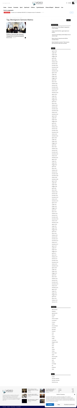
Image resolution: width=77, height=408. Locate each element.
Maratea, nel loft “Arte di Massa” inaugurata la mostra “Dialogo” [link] (60, 28)
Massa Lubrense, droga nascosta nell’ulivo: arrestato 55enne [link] (60, 39)
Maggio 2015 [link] (54, 294)
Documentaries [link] (55, 325)
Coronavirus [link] (54, 320)
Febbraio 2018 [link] (54, 235)
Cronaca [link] (53, 322)
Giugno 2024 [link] (54, 98)
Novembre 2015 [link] (55, 283)
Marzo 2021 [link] (54, 168)
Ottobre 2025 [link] (54, 69)
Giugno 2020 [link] (54, 184)
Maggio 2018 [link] (54, 229)
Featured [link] (53, 331)
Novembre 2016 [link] (55, 262)
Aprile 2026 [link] (54, 58)
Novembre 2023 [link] (55, 110)
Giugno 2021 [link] (54, 163)
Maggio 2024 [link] (54, 99)
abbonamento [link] (54, 309)
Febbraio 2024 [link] (54, 105)
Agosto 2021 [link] (54, 159)
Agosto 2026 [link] (54, 51)
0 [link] (25, 37)
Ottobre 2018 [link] (54, 220)
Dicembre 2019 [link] (55, 195)
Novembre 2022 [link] (55, 132)
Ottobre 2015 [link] (54, 285)
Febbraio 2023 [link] (54, 126)
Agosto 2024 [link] (54, 94)
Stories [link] (53, 361)
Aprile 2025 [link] (54, 79)
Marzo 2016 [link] (54, 276)
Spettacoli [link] (54, 358)
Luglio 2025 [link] (54, 74)
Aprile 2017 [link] (54, 253)
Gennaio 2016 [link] (54, 280)
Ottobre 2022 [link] (54, 134)
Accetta (50, 404)
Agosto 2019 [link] (54, 202)
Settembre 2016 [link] (55, 265)
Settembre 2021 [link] (55, 157)
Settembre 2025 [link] (55, 70)
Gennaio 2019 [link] (54, 215)
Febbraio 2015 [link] (54, 300)
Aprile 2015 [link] (54, 296)
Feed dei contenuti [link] (55, 378)
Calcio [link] (53, 316)
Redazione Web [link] (9, 37)
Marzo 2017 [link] (54, 255)
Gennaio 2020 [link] (54, 193)
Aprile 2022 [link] (54, 144)
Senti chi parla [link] (54, 356)
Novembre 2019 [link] (55, 197)
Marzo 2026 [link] (54, 60)
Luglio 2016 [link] (54, 269)
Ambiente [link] (54, 311)
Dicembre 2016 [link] (55, 260)
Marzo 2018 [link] (54, 233)
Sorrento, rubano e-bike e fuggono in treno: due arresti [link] (33, 395)
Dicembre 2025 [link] (55, 65)
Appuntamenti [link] (54, 313)
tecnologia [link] (54, 363)
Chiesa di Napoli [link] (55, 318)
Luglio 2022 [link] (54, 139)
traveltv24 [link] (54, 367)
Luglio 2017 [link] (54, 247)
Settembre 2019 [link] (55, 200)
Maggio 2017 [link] (54, 251)
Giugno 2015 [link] (54, 293)
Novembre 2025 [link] (55, 67)
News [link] (53, 345)
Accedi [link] (53, 376)
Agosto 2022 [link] (54, 137)
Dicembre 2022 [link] (55, 130)
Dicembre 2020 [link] (55, 173)
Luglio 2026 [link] (54, 52)
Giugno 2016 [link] (54, 271)
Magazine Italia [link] (55, 342)
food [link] (53, 333)
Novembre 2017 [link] (55, 240)
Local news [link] (54, 340)
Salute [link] (53, 354)
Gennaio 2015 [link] (54, 302)
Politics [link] (53, 351)
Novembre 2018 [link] (55, 218)
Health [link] (53, 338)
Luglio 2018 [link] (54, 226)
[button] (74, 394)
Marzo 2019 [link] (54, 211)
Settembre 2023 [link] (55, 114)
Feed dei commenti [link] (55, 380)
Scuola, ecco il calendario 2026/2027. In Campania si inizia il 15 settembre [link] (25, 12)
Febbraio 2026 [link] (54, 61)
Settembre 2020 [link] (55, 179)
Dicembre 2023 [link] (55, 108)
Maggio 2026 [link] (54, 56)
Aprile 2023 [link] (54, 123)
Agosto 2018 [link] (54, 224)
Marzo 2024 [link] (54, 103)
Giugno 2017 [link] (54, 249)
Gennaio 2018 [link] (54, 237)
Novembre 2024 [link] (55, 88)
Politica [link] (53, 349)
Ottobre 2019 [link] (54, 199)
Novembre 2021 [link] (55, 153)
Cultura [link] (53, 324)
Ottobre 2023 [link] (54, 112)
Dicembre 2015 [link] (55, 282)
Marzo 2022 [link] (54, 146)
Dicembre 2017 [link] (55, 238)
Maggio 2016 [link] (54, 273)
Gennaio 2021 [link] (54, 172)
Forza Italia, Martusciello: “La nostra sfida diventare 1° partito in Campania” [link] (51, 390)
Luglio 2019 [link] (54, 204)
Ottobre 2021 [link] (54, 155)
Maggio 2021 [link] (54, 164)
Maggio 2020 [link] (54, 186)
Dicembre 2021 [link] (55, 152)
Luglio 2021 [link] (54, 161)
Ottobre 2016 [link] (54, 264)
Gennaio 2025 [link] (54, 85)
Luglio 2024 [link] (54, 96)
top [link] (52, 365)
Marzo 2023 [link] (54, 125)
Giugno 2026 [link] (54, 54)
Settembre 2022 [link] (55, 135)
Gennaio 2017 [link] (54, 258)
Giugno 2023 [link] (54, 119)
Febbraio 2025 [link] (54, 83)
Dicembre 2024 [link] (55, 87)
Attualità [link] (8, 32)
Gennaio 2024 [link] (54, 107)
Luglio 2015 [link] (54, 291)
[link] (75, 1)
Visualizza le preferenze (69, 404)
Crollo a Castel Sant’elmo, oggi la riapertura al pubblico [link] (60, 31)
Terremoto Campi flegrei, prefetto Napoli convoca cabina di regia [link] (61, 35)
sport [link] (53, 360)
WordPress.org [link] (55, 382)
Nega (59, 404)
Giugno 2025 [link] (54, 76)
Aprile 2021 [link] (54, 166)
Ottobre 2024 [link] (54, 90)
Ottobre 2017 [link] (54, 242)
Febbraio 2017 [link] (54, 256)
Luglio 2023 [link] (54, 117)
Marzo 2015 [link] (54, 298)
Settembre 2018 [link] (55, 222)
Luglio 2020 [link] (54, 182)
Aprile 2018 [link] (54, 231)
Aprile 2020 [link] (54, 188)
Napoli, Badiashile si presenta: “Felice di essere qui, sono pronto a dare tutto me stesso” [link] (60, 43)
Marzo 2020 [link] (54, 190)
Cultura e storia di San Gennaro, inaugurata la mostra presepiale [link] (15, 35)
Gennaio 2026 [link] (54, 63)
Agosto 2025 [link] (54, 72)
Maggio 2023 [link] (54, 121)
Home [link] (7, 17)
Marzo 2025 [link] (54, 81)
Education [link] (54, 329)
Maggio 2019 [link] (54, 208)
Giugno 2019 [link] (54, 206)
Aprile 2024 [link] (54, 101)
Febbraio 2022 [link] (54, 148)
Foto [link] (53, 334)
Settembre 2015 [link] (55, 287)
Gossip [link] (53, 336)
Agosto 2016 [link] (54, 267)
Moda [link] (53, 343)
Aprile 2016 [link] (54, 274)
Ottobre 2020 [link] (54, 177)
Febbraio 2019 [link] (54, 213)
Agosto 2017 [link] (54, 246)
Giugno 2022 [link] (54, 141)
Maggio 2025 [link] (54, 78)
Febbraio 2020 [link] (54, 191)
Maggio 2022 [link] (54, 143)
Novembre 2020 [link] (55, 175)
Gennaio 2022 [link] (54, 150)
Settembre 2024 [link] (55, 92)
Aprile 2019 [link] (54, 209)
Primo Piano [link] (54, 352)
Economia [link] (54, 327)
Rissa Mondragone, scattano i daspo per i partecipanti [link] (33, 400)
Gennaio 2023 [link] (54, 128)
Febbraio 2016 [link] (54, 278)
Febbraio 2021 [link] (54, 170)
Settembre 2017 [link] (55, 244)
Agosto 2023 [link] (54, 116)
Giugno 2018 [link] (54, 228)
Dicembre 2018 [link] (55, 217)
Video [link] (53, 369)
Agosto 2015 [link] (54, 289)
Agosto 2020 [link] (54, 181)
